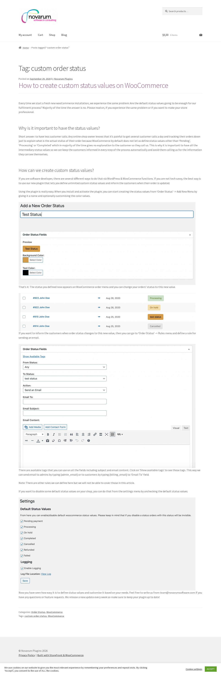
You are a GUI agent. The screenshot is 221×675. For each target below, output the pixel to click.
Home (26, 47)
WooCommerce (54, 612)
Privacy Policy (27, 655)
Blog (64, 35)
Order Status (38, 612)
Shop (52, 35)
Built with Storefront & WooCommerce (60, 655)
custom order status (36, 616)
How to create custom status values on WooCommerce (93, 85)
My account (25, 35)
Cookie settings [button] (194, 669)
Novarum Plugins (63, 78)
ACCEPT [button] (211, 669)
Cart (40, 35)
